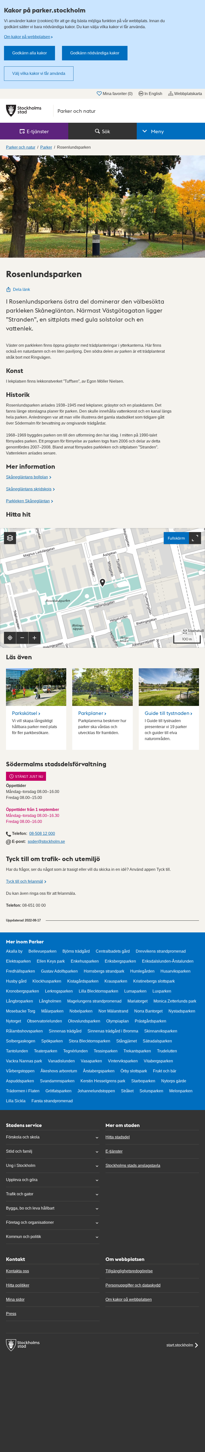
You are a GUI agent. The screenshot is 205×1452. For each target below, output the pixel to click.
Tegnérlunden (75, 1051)
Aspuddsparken (20, 1081)
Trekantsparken (137, 1051)
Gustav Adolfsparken (59, 971)
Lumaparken (135, 991)
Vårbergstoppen (20, 1071)
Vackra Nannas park (24, 1061)
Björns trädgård (76, 951)
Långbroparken (19, 1001)
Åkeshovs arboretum (58, 1071)
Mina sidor (15, 1299)
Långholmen (50, 1001)
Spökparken (52, 1041)
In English (153, 94)
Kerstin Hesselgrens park (102, 1081)
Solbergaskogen (20, 1041)
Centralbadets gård (113, 951)
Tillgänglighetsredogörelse (129, 1271)
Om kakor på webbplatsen (27, 37)
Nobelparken (81, 1011)
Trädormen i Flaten (23, 1091)
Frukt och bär (164, 1071)
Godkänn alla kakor (29, 53)
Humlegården (142, 971)
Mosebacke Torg (20, 1011)
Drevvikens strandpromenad (161, 951)
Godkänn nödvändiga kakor (94, 53)
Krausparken (115, 981)
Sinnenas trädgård (65, 1031)
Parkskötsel (24, 713)
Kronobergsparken (22, 991)
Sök (106, 131)
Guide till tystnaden (167, 713)
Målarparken (52, 1011)
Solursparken (151, 1091)
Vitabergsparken (158, 1061)
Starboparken (143, 1081)
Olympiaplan (117, 1021)
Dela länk (21, 289)
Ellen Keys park (51, 961)
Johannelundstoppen (96, 1091)
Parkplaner (90, 713)
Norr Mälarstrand (113, 1011)
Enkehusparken (85, 961)
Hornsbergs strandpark (104, 971)
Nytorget (13, 1021)
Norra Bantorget (148, 1011)
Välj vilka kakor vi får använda (38, 73)
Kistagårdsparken (82, 981)
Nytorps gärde (173, 1081)
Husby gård (16, 981)
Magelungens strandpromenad (94, 1001)
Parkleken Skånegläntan (28, 501)
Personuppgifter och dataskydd (133, 1285)
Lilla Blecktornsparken (98, 991)
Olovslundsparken (84, 1021)
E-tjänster (114, 1151)
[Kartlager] (10, 538)
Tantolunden (17, 1051)
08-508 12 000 (42, 833)
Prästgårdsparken (150, 1021)
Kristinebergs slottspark (154, 981)
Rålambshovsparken (24, 1031)
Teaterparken (45, 1051)
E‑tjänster (38, 131)
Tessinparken (106, 1051)
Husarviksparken (175, 971)
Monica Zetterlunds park (175, 1001)
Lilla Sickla (16, 1101)
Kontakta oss (17, 1271)
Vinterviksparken (123, 1061)
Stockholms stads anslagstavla (133, 1165)
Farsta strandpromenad (52, 1101)
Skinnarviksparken (160, 1031)
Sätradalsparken (157, 1041)
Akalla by (14, 951)
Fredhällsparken (20, 971)
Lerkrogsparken (59, 991)
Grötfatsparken (59, 1091)
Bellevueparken (42, 951)
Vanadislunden (61, 1061)
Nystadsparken (181, 1011)
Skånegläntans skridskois (29, 489)
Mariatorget (138, 1001)
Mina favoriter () (117, 94)
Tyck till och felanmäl (24, 881)
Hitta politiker (17, 1285)
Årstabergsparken (98, 1071)
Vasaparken (91, 1061)
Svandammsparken (57, 1081)
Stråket (127, 1091)
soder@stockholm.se (46, 841)
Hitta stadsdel (118, 1137)
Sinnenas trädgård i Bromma (113, 1031)
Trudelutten (167, 1051)
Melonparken (180, 1091)
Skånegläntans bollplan (27, 477)
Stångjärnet (126, 1041)
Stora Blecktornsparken (89, 1041)
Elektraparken (18, 961)
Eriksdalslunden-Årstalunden (168, 961)
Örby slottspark (133, 1071)
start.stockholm (179, 1345)
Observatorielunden (44, 1021)
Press (11, 1314)
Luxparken (161, 991)
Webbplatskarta (188, 94)
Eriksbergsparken (120, 961)
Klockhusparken (46, 981)
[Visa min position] (10, 638)
